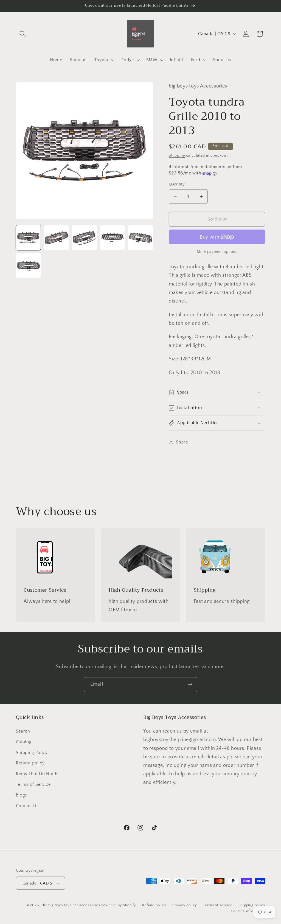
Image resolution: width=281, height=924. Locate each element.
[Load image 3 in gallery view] (84, 237)
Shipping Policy (32, 752)
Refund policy (30, 763)
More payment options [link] (217, 252)
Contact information (248, 911)
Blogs (21, 795)
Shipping (177, 155)
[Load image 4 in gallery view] (112, 237)
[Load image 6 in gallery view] (28, 265)
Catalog (24, 741)
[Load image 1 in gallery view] (28, 237)
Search (23, 731)
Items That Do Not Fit (38, 773)
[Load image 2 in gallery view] (56, 237)
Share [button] (182, 442)
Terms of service (217, 905)
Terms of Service (33, 784)
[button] (23, 34)
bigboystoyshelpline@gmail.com (179, 739)
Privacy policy (184, 905)
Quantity (177, 184)
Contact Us (27, 805)
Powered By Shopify (118, 905)
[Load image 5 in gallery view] (140, 237)
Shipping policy (251, 905)
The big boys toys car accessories (70, 905)
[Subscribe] (190, 684)
